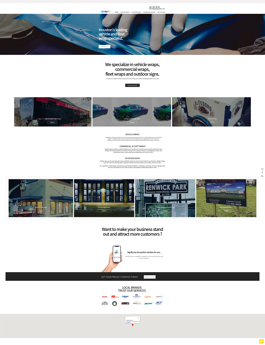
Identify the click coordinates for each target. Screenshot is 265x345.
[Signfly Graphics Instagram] (262, 169)
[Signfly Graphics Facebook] (262, 172)
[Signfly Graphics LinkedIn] (262, 176)
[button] (124, 12)
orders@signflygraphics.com (157, 9)
